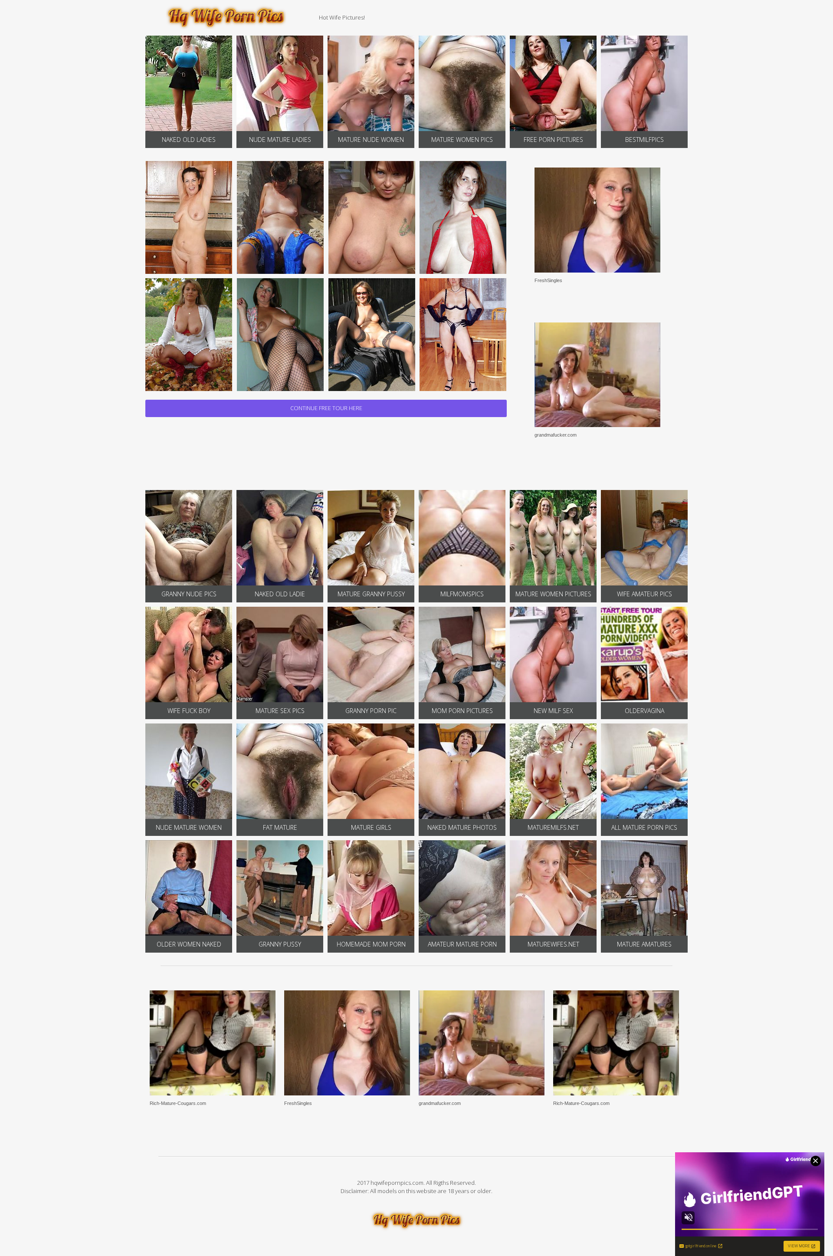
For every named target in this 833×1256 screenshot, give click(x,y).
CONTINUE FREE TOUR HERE (326, 408)
